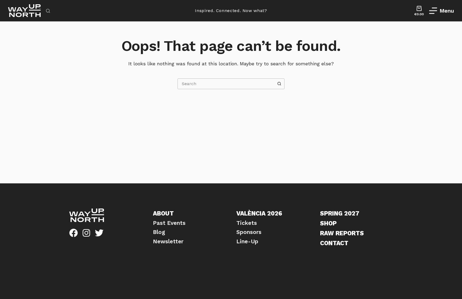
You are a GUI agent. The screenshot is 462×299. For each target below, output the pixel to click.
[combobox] (226, 83)
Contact (334, 243)
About (163, 213)
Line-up (247, 241)
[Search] (48, 11)
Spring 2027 (339, 213)
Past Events (169, 223)
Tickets (246, 223)
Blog (159, 232)
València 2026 (259, 213)
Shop (328, 223)
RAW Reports (342, 233)
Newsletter (168, 241)
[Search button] (279, 84)
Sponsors (248, 232)
